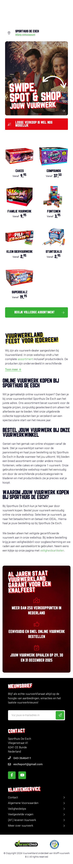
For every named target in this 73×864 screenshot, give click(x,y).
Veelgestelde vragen (20, 814)
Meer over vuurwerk (20, 825)
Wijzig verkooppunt (25, 35)
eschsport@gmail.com (28, 764)
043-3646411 (22, 758)
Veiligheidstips (17, 808)
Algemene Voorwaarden (23, 803)
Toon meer (11, 369)
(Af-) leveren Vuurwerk (22, 820)
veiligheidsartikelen (52, 550)
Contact (13, 797)
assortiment (25, 359)
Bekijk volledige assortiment (34, 312)
